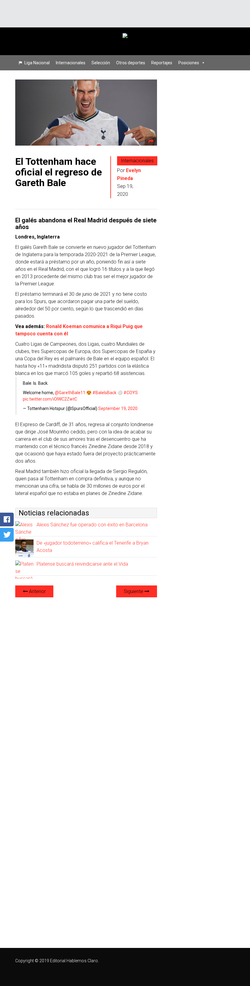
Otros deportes (130, 62)
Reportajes (161, 62)
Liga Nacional (37, 62)
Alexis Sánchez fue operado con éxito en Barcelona (92, 525)
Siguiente (134, 591)
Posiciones (188, 62)
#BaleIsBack (104, 392)
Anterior (37, 591)
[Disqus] (86, 679)
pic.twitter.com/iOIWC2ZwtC (50, 399)
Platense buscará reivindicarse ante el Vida (82, 564)
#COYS (130, 392)
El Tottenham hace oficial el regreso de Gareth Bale (58, 172)
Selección (100, 62)
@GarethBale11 (70, 392)
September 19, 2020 (118, 408)
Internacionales (70, 62)
